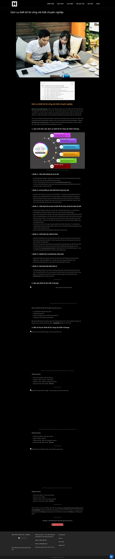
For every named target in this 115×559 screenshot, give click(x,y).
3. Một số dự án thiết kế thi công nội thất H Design (53, 98)
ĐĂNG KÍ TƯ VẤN (57, 524)
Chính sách (61, 541)
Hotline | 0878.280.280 (40, 540)
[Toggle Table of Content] (71, 83)
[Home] (72, 11)
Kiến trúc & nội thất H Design (39, 109)
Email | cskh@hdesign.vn (41, 543)
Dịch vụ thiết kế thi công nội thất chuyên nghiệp (93, 11)
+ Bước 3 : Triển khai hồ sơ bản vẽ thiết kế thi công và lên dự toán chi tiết (59, 91)
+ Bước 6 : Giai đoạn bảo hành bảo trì (53, 95)
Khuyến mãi (62, 545)
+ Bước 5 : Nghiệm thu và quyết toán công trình (55, 94)
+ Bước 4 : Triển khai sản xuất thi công (53, 92)
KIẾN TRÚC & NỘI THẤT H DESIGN (21, 534)
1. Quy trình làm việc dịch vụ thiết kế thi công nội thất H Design (56, 87)
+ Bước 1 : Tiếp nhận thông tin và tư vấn (53, 88)
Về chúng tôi (62, 534)
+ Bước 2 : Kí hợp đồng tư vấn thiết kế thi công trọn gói (56, 90)
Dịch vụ (60, 538)
